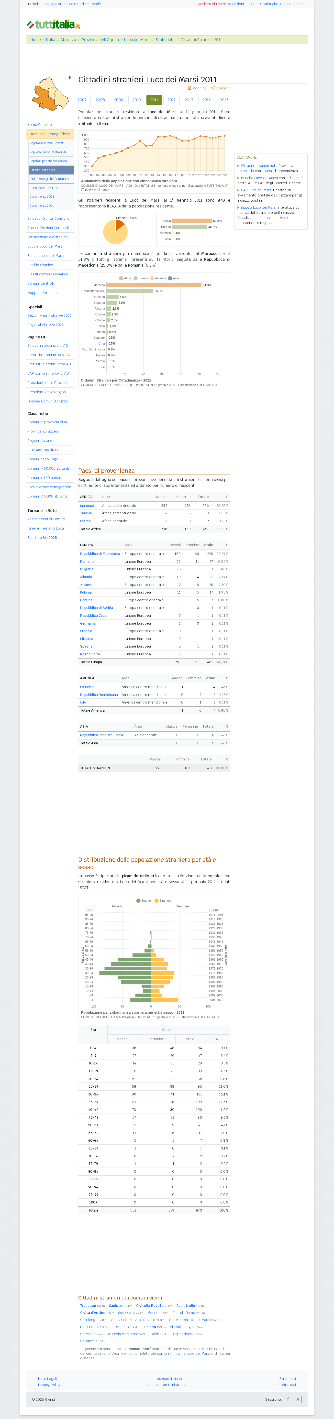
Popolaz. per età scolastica (48, 161)
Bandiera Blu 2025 (42, 537)
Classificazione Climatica (47, 274)
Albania (86, 577)
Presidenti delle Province (47, 382)
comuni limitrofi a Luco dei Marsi (183, 1353)
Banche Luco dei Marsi (45, 255)
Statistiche (269, 4)
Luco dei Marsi (137, 39)
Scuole (285, 4)
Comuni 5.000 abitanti (47, 496)
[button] (288, 1399)
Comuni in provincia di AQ (47, 422)
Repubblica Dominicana (99, 695)
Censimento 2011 (42, 206)
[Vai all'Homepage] (55, 23)
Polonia (86, 592)
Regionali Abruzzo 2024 (45, 325)
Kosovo (86, 585)
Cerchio (91, 1334)
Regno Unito (90, 654)
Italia (50, 39)
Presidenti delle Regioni (47, 392)
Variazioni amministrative (167, 1385)
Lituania (86, 639)
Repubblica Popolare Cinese (102, 735)
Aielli (160, 1334)
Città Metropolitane (43, 450)
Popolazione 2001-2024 (47, 143)
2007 (82, 99)
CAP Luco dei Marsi (256, 190)
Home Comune (39, 124)
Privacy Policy (49, 1385)
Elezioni (252, 4)
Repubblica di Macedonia (100, 554)
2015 (224, 99)
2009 (118, 99)
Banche (299, 4)
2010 (137, 99)
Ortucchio (127, 1327)
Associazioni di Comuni (46, 519)
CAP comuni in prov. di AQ (48, 373)
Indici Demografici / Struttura (49, 179)
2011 (154, 99)
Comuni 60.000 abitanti (48, 468)
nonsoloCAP (52, 4)
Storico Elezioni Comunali (48, 228)
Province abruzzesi (43, 431)
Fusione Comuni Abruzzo (47, 401)
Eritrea (85, 521)
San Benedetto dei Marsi (194, 1320)
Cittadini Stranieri (42, 170)
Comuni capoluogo (42, 459)
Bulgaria (86, 569)
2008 (100, 99)
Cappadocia (188, 1334)
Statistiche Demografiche (48, 134)
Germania (88, 623)
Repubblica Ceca (93, 615)
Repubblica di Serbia (96, 608)
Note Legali (47, 1378)
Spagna (86, 646)
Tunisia (86, 513)
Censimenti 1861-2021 (46, 188)
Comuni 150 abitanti (45, 478)
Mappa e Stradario (42, 293)
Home (35, 39)
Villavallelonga (186, 1327)
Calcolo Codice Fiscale (82, 4)
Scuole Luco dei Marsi (45, 246)
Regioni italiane (39, 440)
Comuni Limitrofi (40, 283)
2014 (206, 99)
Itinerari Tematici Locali (46, 528)
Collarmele (94, 1341)
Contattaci (287, 1385)
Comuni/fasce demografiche (49, 487)
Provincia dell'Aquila (100, 39)
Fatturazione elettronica (47, 237)
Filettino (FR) (95, 1327)
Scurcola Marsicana (127, 1334)
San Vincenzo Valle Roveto (138, 1320)
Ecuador (86, 687)
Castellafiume (188, 1313)
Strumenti (287, 1378)
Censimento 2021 (42, 197)
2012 (171, 99)
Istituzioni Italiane (167, 1378)
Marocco (87, 505)
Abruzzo (68, 39)
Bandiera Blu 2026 (211, 4)
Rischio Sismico (40, 265)
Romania (87, 561)
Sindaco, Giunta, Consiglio (48, 218)
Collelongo (93, 1320)
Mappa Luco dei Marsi (259, 207)
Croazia (86, 631)
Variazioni (236, 4)
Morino (157, 1313)
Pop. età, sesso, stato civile (48, 152)
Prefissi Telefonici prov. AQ (49, 364)
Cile (83, 702)
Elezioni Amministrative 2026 (49, 315)
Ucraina (86, 600)
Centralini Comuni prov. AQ (48, 355)
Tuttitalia (33, 4)
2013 (189, 99)
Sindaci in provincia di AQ (47, 345)
